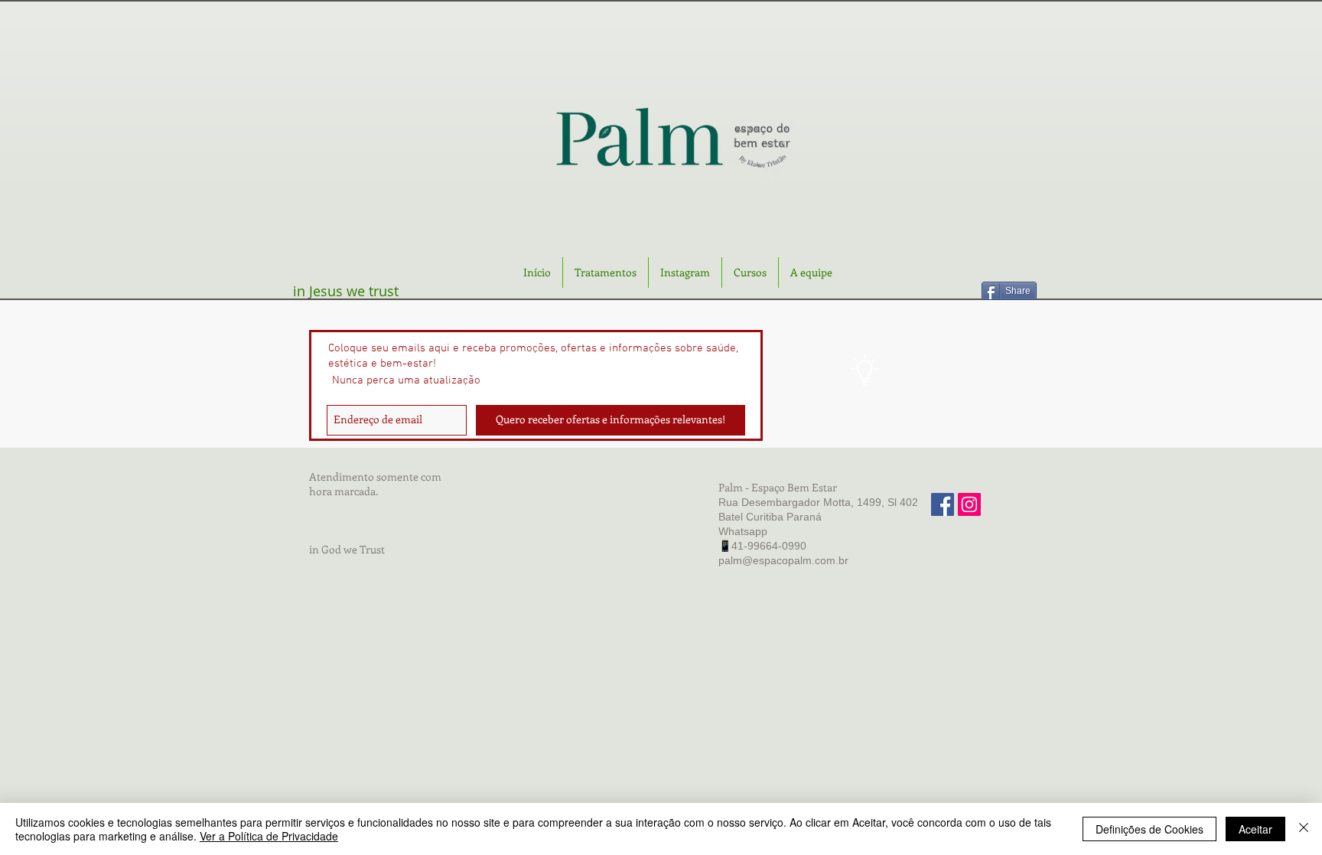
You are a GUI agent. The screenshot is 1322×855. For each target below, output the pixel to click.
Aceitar (1255, 829)
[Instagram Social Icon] (969, 504)
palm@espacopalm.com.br (783, 560)
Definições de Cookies (1149, 829)
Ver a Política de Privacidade (269, 836)
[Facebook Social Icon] (942, 504)
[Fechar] (1303, 829)
